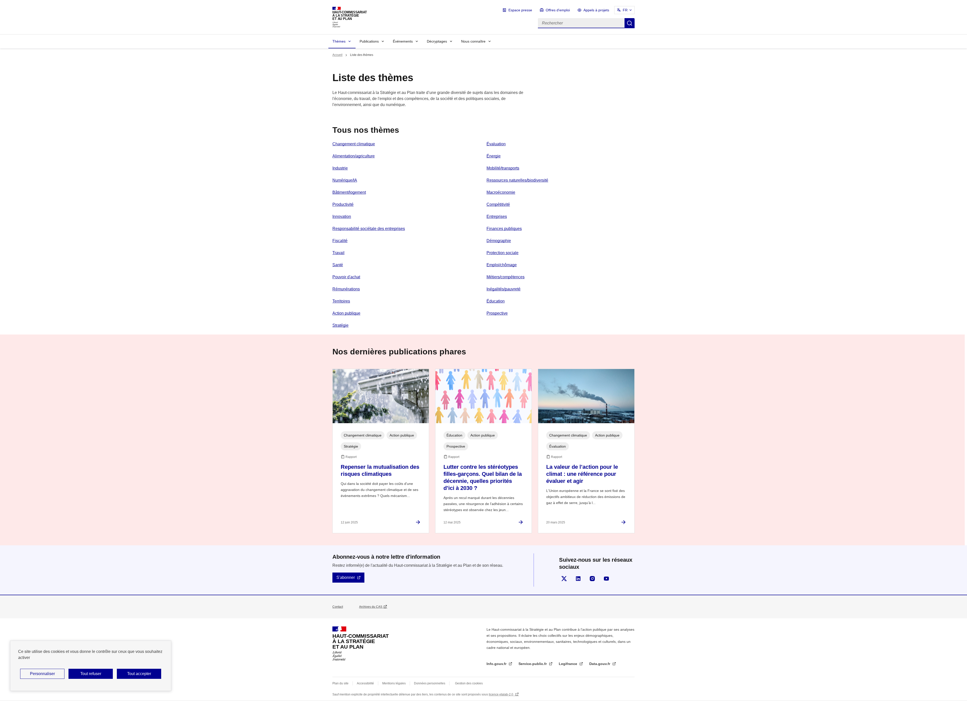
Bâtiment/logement (349, 192)
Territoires (341, 301)
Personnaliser (42, 674)
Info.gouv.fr (497, 664)
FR (625, 10)
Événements (403, 41)
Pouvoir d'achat (346, 277)
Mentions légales (394, 683)
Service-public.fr (533, 664)
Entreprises (497, 216)
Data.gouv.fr (600, 664)
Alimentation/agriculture (353, 156)
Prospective (497, 313)
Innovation (341, 216)
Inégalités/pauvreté (504, 289)
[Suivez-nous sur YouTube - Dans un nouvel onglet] (606, 579)
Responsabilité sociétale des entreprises (368, 228)
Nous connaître (473, 41)
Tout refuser (90, 674)
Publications (369, 41)
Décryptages (437, 41)
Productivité (343, 204)
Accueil (337, 55)
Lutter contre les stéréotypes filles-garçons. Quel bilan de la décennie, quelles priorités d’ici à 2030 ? (482, 477)
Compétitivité (498, 204)
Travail (338, 253)
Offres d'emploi (558, 10)
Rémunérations (346, 289)
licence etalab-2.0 (501, 694)
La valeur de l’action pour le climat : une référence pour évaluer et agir (582, 474)
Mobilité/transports (503, 168)
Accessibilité (365, 683)
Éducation (496, 301)
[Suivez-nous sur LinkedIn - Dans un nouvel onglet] (578, 579)
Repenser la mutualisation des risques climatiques (380, 470)
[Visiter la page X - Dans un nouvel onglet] (564, 579)
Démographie (499, 241)
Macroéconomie (501, 192)
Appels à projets (596, 10)
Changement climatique (353, 144)
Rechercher (630, 23)
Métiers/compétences (506, 277)
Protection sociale (503, 253)
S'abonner (345, 577)
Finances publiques (504, 228)
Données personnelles (429, 683)
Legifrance (568, 664)
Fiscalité (340, 241)
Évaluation (496, 144)
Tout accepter (139, 674)
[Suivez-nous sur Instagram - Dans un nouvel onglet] (592, 579)
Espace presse (520, 10)
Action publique (346, 313)
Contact (337, 607)
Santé (337, 265)
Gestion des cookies (469, 683)
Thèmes (339, 41)
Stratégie (340, 325)
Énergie (494, 156)
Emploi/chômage (502, 265)
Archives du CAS (370, 607)
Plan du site (340, 683)
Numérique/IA (344, 180)
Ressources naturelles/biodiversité (517, 180)
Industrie (340, 168)
